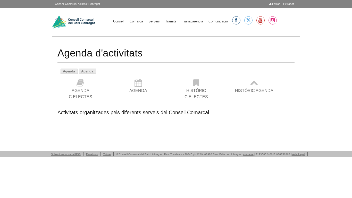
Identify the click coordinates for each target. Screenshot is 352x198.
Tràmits (171, 21)
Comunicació (218, 21)
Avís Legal (298, 154)
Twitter (107, 154)
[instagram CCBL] (273, 20)
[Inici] (73, 22)
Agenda (138, 90)
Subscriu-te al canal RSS (66, 154)
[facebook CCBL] (236, 20)
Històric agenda (254, 90)
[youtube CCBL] (260, 20)
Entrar (275, 3)
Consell (118, 21)
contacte (248, 154)
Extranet (288, 3)
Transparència (192, 21)
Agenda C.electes (80, 93)
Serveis (154, 21)
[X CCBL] (248, 20)
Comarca (136, 21)
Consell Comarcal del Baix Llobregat (77, 3)
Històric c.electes (196, 93)
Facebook (92, 154)
